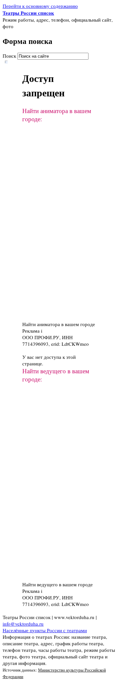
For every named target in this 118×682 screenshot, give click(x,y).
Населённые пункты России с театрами (45, 630)
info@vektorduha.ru (23, 623)
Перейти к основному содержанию (40, 6)
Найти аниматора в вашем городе (58, 324)
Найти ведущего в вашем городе (57, 584)
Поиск (10, 55)
